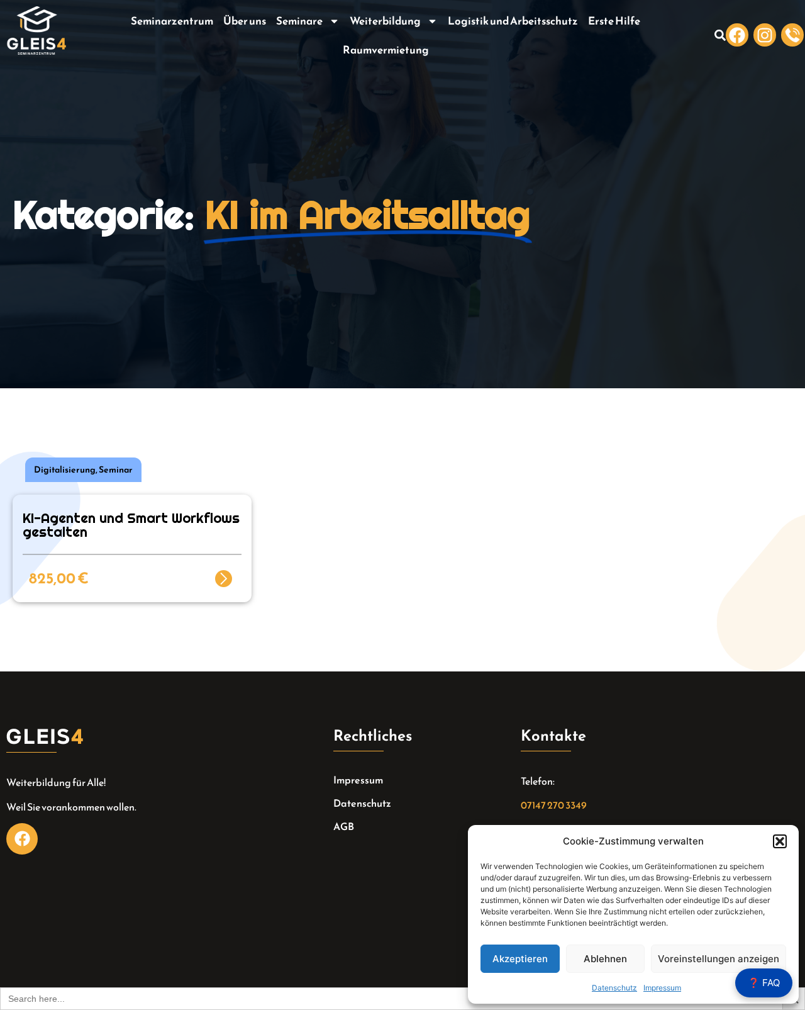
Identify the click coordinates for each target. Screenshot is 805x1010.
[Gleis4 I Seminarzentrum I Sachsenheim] (792, 34)
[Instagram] (764, 34)
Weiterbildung (385, 21)
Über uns (244, 21)
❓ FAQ (764, 983)
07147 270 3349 (554, 804)
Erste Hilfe (614, 21)
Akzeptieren (520, 959)
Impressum (662, 987)
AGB (343, 826)
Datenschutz (614, 987)
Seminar (116, 469)
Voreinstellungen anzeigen (718, 959)
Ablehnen (605, 959)
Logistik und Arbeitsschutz (513, 21)
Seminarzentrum (172, 21)
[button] (780, 841)
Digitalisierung (65, 469)
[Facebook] (737, 34)
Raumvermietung (386, 50)
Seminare (299, 21)
